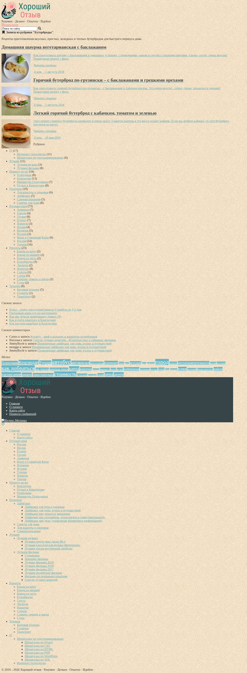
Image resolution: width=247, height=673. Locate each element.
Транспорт (24, 296)
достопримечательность (193, 363)
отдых (154, 369)
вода (144, 363)
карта (74, 368)
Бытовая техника (28, 289)
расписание (11, 374)
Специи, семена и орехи (33, 279)
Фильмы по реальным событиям (46, 576)
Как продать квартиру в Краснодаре (33, 323)
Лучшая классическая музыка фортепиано (52, 545)
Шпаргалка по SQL (37, 659)
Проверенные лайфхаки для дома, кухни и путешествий (74, 343)
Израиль (22, 223)
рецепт (27, 375)
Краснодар (24, 178)
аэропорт (111, 363)
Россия (21, 241)
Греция (21, 213)
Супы (21, 282)
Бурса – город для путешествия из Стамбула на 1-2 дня (45, 309)
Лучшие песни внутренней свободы (48, 548)
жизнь (213, 363)
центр (119, 374)
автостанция (97, 363)
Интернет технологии (31, 154)
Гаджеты (23, 293)
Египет (21, 220)
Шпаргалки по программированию (40, 157)
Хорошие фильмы (36, 559)
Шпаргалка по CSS (37, 645)
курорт (96, 369)
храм (100, 374)
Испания (23, 230)
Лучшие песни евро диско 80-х (45, 541)
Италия (22, 234)
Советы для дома (28, 202)
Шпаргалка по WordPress (41, 656)
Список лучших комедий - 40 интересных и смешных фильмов (74, 340)
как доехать (42, 369)
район (218, 369)
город (162, 362)
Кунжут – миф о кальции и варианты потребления (63, 336)
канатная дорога (59, 369)
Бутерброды (25, 261)
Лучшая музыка (27, 164)
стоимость (65, 374)
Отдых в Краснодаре (30, 185)
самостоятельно (43, 375)
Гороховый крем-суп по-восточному (33, 313)
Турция (22, 244)
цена (109, 374)
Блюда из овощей (28, 254)
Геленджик (24, 175)
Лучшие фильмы (28, 168)
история (221, 363)
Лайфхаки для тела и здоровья (44, 507)
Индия (21, 227)
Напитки (23, 268)
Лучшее (14, 161)
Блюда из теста (26, 258)
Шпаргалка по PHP (37, 652)
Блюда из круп (26, 251)
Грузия (21, 216)
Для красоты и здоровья (32, 192)
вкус (127, 363)
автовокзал (80, 363)
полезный (192, 369)
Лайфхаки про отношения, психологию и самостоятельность (65, 517)
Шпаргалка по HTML (39, 649)
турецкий (82, 375)
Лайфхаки (23, 195)
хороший (92, 375)
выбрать (151, 363)
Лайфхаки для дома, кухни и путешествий (53, 510)
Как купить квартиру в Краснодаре (32, 320)
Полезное (15, 189)
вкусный (135, 362)
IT (10, 150)
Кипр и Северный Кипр (33, 237)
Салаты (22, 272)
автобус (61, 362)
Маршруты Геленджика (32, 182)
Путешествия (18, 206)
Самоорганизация (29, 199)
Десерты (22, 265)
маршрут (105, 369)
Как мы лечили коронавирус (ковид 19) (35, 316)
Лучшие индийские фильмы (43, 572)
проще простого (205, 369)
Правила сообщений (22, 414)
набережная (131, 369)
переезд (173, 369)
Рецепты (15, 248)
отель (161, 369)
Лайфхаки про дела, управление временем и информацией (63, 520)
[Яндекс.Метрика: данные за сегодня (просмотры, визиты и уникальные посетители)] (14, 420)
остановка (145, 369)
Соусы (21, 275)
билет (121, 363)
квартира (86, 369)
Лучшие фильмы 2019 (39, 562)
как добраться (18, 368)
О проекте (16, 407)
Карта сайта (17, 410)
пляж (182, 369)
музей (120, 369)
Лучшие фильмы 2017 (39, 569)
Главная (14, 403)
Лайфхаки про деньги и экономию (47, 513)
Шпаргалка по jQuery (39, 642)
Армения (23, 209)
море (113, 369)
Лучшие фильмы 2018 (39, 566)
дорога (173, 363)
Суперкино (32, 555)
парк (167, 369)
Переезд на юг (18, 171)
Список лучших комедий (41, 579)
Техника (14, 286)
